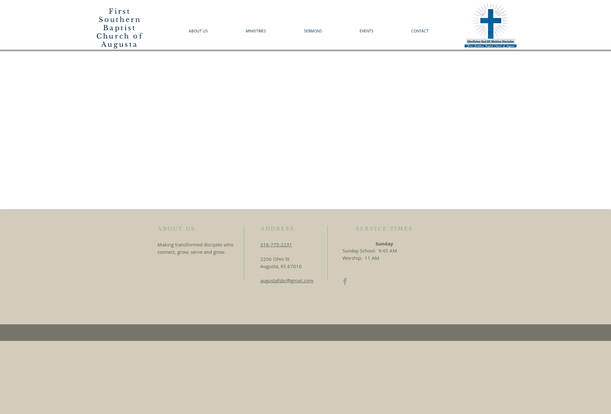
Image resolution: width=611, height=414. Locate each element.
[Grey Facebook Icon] (345, 281)
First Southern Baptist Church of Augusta (119, 28)
